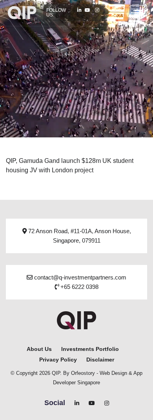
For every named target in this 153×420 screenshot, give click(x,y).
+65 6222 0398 (78, 286)
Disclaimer (100, 359)
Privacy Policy (58, 359)
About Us (39, 349)
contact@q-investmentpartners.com (79, 277)
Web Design (113, 373)
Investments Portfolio (90, 349)
